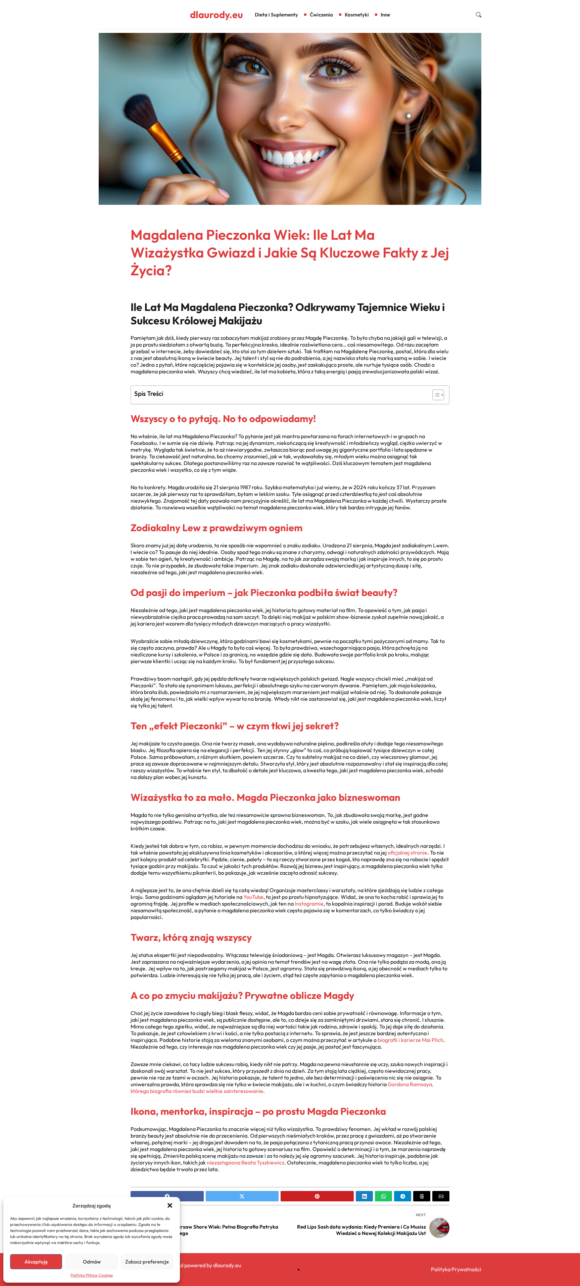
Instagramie (309, 903)
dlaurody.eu (216, 14)
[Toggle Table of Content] (434, 395)
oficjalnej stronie (407, 852)
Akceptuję (36, 1261)
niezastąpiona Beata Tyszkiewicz (245, 1162)
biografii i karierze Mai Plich (410, 1040)
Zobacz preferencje (147, 1261)
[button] (169, 1205)
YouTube (253, 896)
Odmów (92, 1261)
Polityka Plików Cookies (91, 1275)
